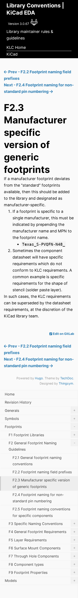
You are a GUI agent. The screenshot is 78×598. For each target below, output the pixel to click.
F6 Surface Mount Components (42, 547)
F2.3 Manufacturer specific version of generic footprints (41, 483)
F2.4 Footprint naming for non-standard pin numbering (38, 497)
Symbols (40, 418)
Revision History (18, 402)
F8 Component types (42, 564)
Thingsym (66, 383)
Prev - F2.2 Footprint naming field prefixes (37, 75)
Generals (40, 410)
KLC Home (16, 47)
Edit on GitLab (63, 334)
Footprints (40, 426)
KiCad (12, 54)
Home (10, 394)
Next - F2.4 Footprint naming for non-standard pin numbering (39, 88)
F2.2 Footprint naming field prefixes (42, 472)
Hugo (39, 378)
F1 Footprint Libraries (42, 434)
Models (40, 580)
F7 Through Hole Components (42, 556)
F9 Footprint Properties (42, 572)
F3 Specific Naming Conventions (42, 523)
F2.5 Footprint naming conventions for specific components (41, 512)
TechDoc (66, 378)
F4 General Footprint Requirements (42, 531)
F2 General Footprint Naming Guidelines (42, 446)
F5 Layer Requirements (42, 539)
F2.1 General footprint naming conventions (37, 460)
